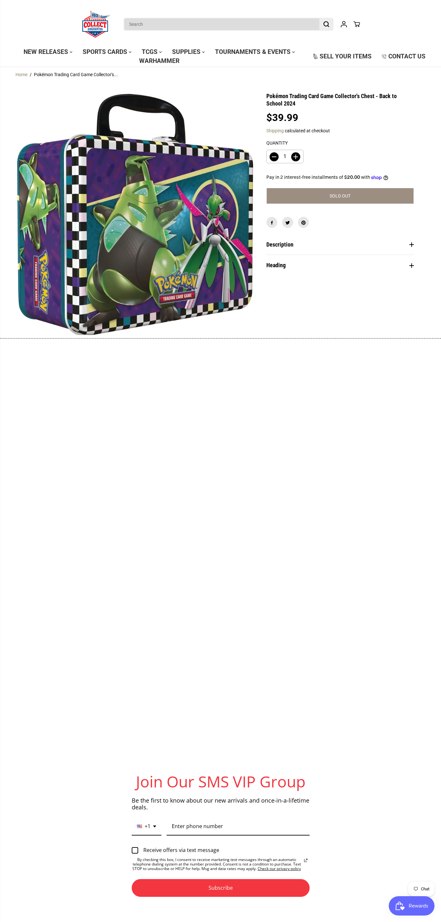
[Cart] (357, 24)
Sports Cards (106, 52)
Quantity (277, 143)
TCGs (150, 52)
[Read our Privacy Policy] (306, 860)
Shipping (275, 131)
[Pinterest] (303, 222)
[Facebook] (271, 222)
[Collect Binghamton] (96, 24)
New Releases (47, 52)
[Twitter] (287, 222)
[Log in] (344, 24)
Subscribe (221, 887)
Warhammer (159, 61)
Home (21, 74)
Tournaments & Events (253, 52)
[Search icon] (326, 24)
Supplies (187, 52)
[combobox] (146, 826)
